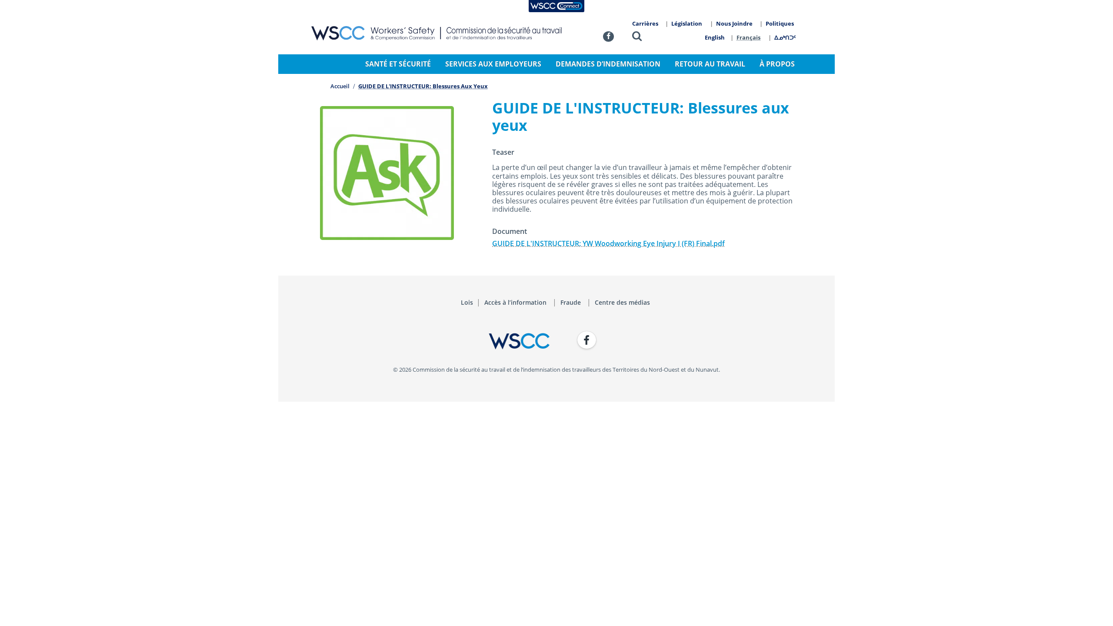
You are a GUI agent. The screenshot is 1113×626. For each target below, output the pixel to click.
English (715, 37)
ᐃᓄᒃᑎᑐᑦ (785, 37)
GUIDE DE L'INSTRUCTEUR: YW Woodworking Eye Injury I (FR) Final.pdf (608, 243)
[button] (637, 37)
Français (748, 37)
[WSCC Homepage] (430, 341)
